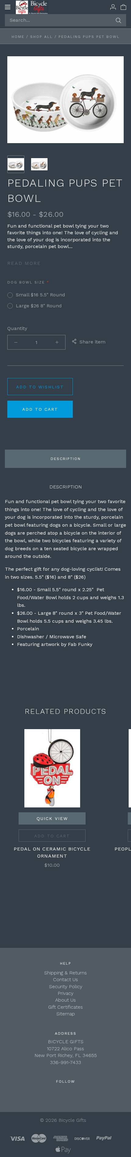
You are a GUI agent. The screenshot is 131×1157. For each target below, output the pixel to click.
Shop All (41, 37)
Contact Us (65, 979)
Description (66, 459)
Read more (24, 263)
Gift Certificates (65, 1007)
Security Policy (65, 986)
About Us (65, 1000)
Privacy (65, 993)
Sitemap (65, 1014)
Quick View (52, 818)
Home (18, 37)
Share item (92, 342)
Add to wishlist (40, 386)
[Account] (113, 6)
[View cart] (123, 6)
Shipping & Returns (65, 973)
